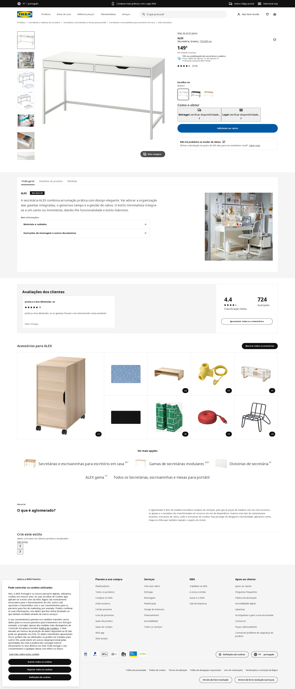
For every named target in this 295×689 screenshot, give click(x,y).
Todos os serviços (153, 626)
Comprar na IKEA (103, 597)
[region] (103, 95)
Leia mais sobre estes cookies (24, 654)
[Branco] (183, 94)
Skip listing (22, 541)
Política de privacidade (136, 670)
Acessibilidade (151, 621)
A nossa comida (198, 592)
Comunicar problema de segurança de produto (254, 634)
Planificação (150, 603)
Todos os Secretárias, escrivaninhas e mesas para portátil (161, 477)
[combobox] (182, 14)
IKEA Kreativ (101, 638)
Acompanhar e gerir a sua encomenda (254, 615)
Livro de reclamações (233, 670)
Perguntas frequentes (246, 592)
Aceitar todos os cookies (40, 662)
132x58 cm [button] (206, 41)
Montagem (149, 597)
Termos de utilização (178, 670)
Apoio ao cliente (243, 586)
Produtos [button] (46, 14)
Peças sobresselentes (246, 626)
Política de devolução (246, 597)
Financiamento (151, 615)
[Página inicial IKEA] (24, 14)
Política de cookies (157, 670)
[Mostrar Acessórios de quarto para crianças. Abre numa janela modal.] (126, 374)
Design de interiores (154, 609)
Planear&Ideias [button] (108, 14)
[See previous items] (20, 546)
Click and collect (152, 586)
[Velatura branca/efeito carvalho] (208, 94)
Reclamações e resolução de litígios (262, 670)
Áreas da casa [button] (64, 14)
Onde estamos (102, 603)
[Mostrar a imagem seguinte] (161, 96)
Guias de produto (104, 621)
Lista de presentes (104, 615)
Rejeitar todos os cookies (39, 669)
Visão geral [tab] (28, 181)
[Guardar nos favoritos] (275, 40)
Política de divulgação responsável (205, 670)
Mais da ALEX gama (187, 33)
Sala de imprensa (198, 603)
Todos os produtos (105, 592)
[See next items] (20, 552)
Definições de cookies (40, 677)
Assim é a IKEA (197, 597)
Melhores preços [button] (85, 14)
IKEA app (99, 632)
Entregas (148, 592)
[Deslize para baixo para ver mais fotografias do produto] (25, 159)
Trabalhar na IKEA (198, 586)
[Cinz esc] (196, 94)
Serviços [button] (126, 14)
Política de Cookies (48, 628)
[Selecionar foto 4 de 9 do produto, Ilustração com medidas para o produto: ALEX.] (26, 100)
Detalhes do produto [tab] (51, 181)
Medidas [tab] (72, 181)
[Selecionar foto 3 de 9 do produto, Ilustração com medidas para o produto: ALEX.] (26, 80)
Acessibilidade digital (245, 603)
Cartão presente (103, 609)
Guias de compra (103, 626)
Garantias (240, 609)
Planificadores (102, 586)
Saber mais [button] (254, 145)
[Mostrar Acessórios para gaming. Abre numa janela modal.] (126, 417)
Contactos (240, 621)
